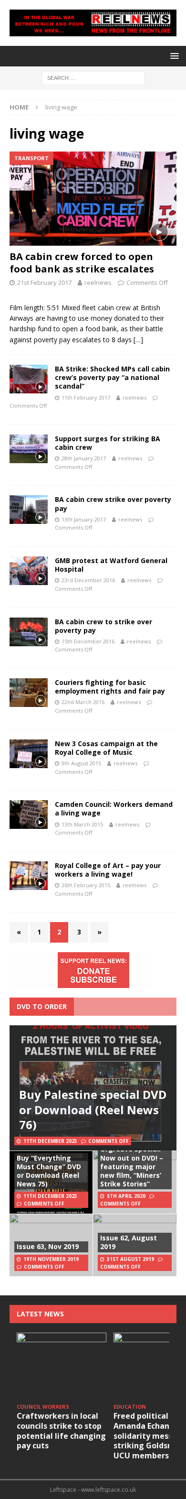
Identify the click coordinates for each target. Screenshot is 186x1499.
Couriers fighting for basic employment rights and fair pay (110, 686)
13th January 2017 (84, 519)
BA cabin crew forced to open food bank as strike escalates (82, 262)
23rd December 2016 (88, 580)
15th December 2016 (88, 641)
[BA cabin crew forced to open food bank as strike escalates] (93, 199)
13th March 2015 (82, 824)
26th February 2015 (86, 885)
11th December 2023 (50, 1141)
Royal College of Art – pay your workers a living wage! (108, 870)
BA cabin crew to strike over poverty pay (103, 626)
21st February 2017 (44, 282)
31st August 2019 (130, 1259)
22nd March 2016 (83, 702)
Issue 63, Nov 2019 (48, 1246)
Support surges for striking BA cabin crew (107, 443)
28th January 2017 (84, 458)
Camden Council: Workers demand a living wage (114, 808)
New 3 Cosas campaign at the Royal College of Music (106, 748)
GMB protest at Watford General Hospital (111, 565)
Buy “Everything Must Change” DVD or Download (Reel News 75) (49, 1171)
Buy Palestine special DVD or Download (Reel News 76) (92, 1109)
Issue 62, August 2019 (128, 1242)
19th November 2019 (51, 1259)
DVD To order (42, 1006)
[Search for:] (93, 77)
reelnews (98, 282)
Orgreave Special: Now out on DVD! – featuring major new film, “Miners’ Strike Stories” (131, 1166)
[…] (138, 339)
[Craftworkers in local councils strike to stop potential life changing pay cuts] (61, 1366)
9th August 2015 (81, 763)
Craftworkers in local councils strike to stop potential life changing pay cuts (61, 1431)
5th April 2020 (126, 1196)
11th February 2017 (86, 397)
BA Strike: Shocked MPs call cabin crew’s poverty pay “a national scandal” (112, 377)
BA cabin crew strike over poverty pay (113, 503)
